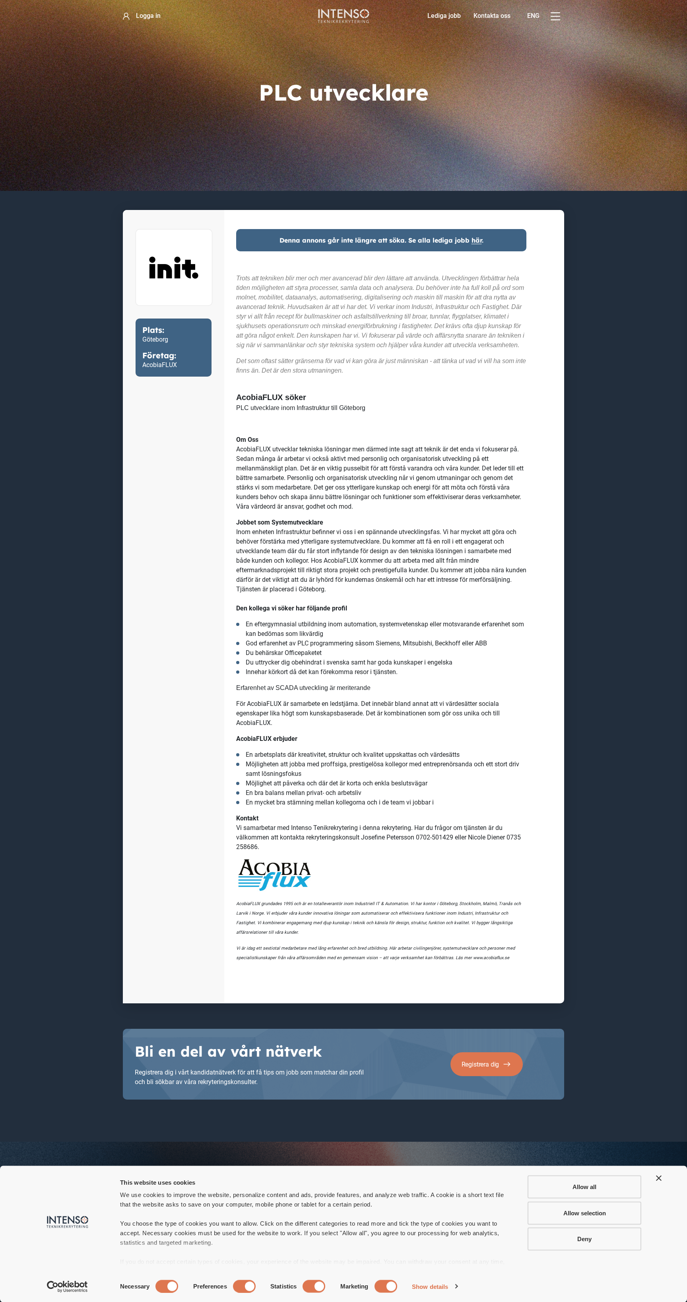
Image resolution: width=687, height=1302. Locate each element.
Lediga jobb (444, 15)
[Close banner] (659, 1178)
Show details (430, 1286)
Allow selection (584, 1212)
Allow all (584, 1186)
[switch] (244, 1286)
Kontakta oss (492, 15)
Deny (584, 1239)
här (477, 240)
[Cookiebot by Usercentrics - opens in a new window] (67, 1286)
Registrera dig (480, 1064)
